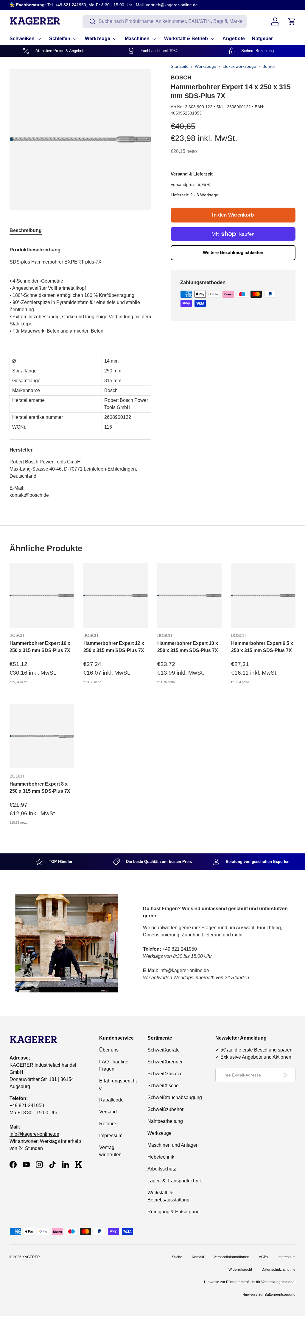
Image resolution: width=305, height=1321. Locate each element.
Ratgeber (262, 38)
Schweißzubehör (165, 1109)
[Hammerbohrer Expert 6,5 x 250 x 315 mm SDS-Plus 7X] (263, 595)
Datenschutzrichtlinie (278, 1269)
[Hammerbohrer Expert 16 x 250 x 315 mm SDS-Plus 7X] (42, 595)
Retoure (107, 1123)
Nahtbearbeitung (165, 1121)
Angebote (233, 38)
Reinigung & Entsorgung (173, 1211)
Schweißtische (163, 1085)
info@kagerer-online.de (34, 1134)
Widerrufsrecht (240, 1269)
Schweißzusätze (165, 1073)
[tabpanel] (80, 370)
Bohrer (268, 66)
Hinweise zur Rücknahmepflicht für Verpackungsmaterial (249, 1282)
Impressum (110, 1135)
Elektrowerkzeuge (239, 66)
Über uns (109, 1049)
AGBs (263, 1257)
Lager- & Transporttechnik (174, 1180)
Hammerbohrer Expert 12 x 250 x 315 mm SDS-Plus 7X (113, 647)
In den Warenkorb (233, 215)
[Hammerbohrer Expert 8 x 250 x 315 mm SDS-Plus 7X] (42, 736)
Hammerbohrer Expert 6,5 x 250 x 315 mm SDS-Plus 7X (262, 647)
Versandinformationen (231, 1257)
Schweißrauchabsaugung (174, 1097)
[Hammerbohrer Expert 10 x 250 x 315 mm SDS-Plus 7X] (189, 595)
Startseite (180, 66)
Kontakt (198, 1257)
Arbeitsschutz (161, 1168)
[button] (291, 21)
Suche (177, 1257)
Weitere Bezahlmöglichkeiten (233, 252)
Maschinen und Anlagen (173, 1145)
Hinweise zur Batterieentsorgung (268, 1294)
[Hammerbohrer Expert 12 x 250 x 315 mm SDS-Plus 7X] (115, 595)
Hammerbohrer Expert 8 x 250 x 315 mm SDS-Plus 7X (40, 787)
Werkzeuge (205, 66)
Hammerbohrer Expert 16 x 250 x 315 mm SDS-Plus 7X (40, 647)
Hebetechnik (160, 1156)
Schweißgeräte (163, 1049)
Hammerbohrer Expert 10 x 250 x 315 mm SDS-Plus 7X (187, 647)
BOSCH (181, 77)
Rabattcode (111, 1099)
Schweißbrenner (165, 1061)
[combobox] (165, 21)
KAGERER (31, 1257)
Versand (108, 1111)
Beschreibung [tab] (26, 230)
